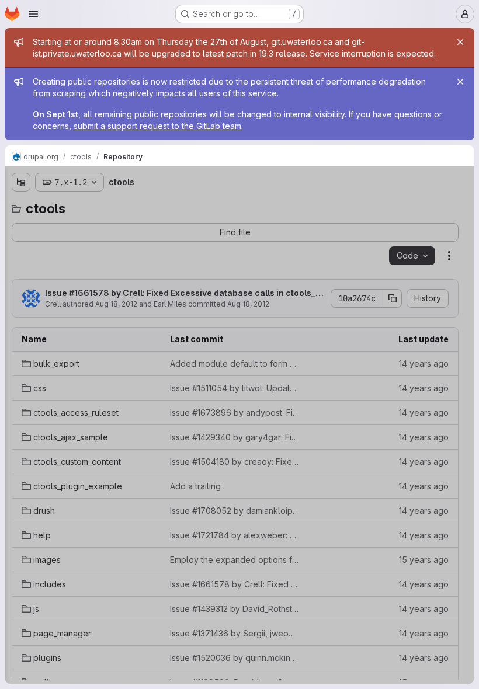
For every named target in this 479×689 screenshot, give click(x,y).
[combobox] (96, 205)
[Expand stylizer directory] (21, 469)
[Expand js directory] (21, 413)
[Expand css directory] (21, 245)
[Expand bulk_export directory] (21, 226)
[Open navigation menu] (33, 14)
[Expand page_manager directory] (21, 431)
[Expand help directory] (21, 357)
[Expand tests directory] (21, 488)
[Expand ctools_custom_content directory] (21, 301)
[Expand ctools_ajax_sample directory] (21, 282)
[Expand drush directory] (21, 338)
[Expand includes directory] (21, 394)
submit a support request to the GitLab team (157, 126)
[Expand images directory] (21, 375)
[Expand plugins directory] (21, 450)
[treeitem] (97, 226)
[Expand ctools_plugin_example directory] (21, 319)
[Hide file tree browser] (21, 182)
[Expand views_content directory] (21, 506)
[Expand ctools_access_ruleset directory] (21, 263)
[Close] (460, 42)
